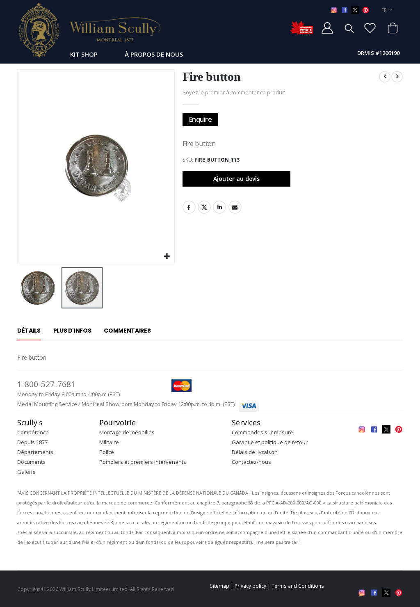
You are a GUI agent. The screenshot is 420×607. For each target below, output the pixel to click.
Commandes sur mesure (262, 432)
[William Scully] (89, 30)
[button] (167, 256)
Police (106, 452)
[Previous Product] (384, 76)
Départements (35, 452)
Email (235, 207)
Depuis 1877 (32, 442)
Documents (31, 462)
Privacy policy (250, 585)
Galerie (26, 471)
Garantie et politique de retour (270, 442)
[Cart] (392, 28)
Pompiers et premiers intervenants (142, 462)
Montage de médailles (127, 432)
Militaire (109, 442)
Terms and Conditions (298, 585)
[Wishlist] (370, 28)
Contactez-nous (251, 462)
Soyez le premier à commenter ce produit (234, 92)
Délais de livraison (255, 452)
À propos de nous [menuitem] (154, 54)
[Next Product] (397, 76)
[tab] (29, 331)
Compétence (33, 432)
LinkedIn (219, 207)
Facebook (189, 207)
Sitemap (219, 585)
